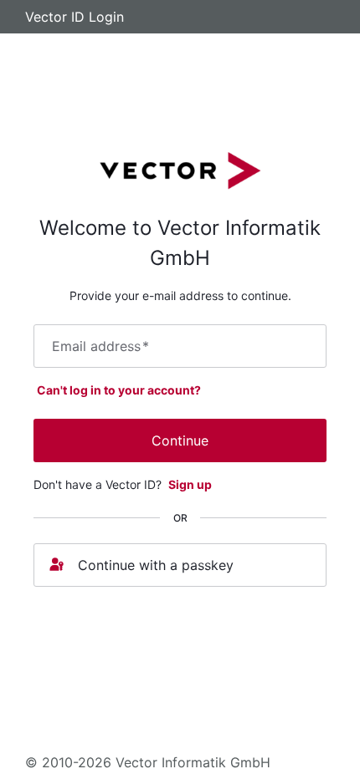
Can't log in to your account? (119, 390)
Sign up (190, 484)
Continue (180, 440)
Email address (100, 346)
